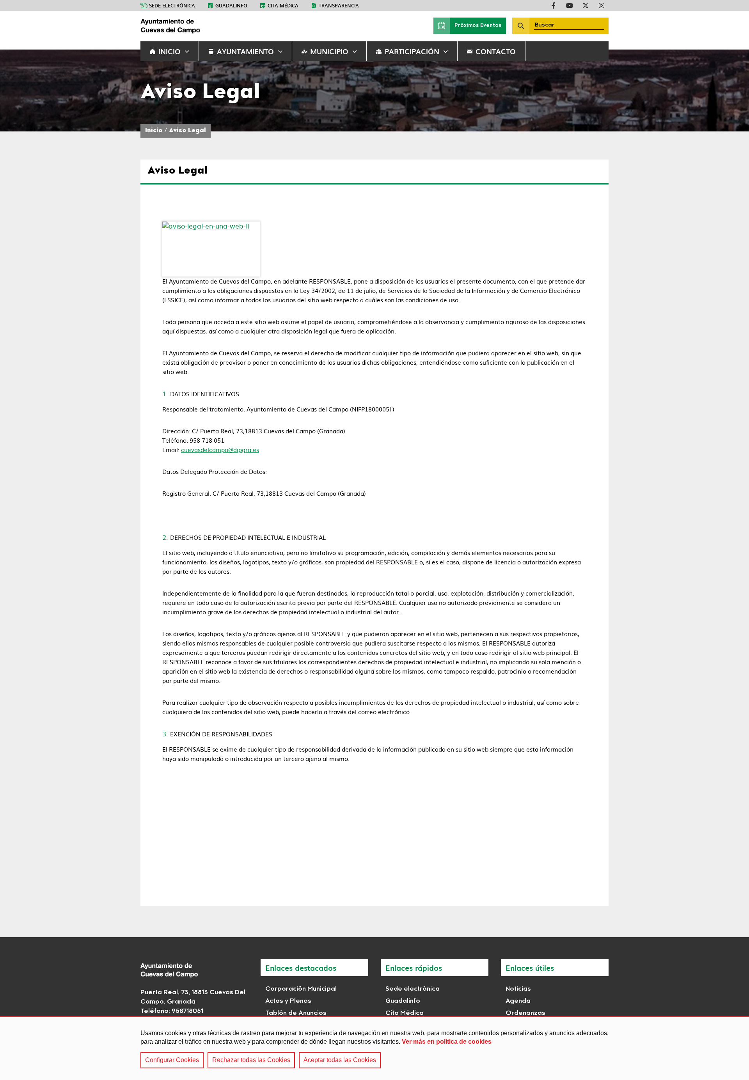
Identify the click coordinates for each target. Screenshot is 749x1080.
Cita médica (283, 5)
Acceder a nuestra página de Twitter (586, 5)
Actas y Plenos (288, 1001)
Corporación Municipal (301, 989)
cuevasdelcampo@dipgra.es (220, 449)
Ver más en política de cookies (447, 1041)
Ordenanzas (525, 1013)
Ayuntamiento (245, 51)
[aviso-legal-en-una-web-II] (211, 249)
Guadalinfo (231, 5)
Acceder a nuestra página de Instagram (602, 5)
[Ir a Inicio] (198, 25)
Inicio (169, 51)
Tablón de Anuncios (296, 1013)
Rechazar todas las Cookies (251, 1060)
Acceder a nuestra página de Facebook (554, 5)
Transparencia (339, 5)
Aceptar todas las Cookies (340, 1060)
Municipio (329, 51)
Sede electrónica (172, 5)
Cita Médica (404, 1013)
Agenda (518, 1001)
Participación (412, 51)
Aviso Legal (187, 131)
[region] (374, 1048)
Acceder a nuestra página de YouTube (570, 5)
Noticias (518, 989)
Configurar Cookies (172, 1060)
